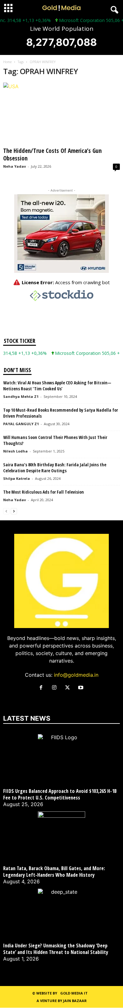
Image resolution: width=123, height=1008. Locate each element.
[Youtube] (81, 688)
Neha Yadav (14, 166)
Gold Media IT (74, 993)
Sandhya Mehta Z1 (20, 396)
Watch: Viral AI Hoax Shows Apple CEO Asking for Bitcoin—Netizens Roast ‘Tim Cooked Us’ (57, 386)
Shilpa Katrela (16, 478)
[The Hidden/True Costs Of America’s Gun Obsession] (61, 113)
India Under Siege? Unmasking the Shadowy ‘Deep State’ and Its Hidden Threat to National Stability (55, 949)
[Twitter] (69, 688)
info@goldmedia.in (76, 675)
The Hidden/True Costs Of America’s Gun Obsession (52, 154)
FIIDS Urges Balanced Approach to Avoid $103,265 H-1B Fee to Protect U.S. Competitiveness (60, 794)
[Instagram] (55, 688)
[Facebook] (42, 688)
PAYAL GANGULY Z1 (21, 423)
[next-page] (14, 510)
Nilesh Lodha (15, 451)
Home (7, 62)
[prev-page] (6, 510)
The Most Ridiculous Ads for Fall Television (43, 492)
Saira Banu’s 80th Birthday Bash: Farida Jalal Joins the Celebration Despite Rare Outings (54, 468)
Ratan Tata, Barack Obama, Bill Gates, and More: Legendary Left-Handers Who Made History (54, 871)
